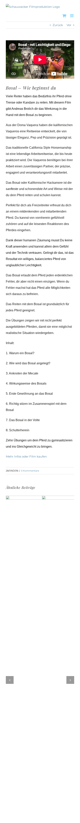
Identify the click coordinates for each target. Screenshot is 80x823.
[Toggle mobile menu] (72, 16)
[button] (10, 681)
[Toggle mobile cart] (64, 16)
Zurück (58, 25)
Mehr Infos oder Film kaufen (26, 456)
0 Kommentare (30, 470)
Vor (69, 25)
